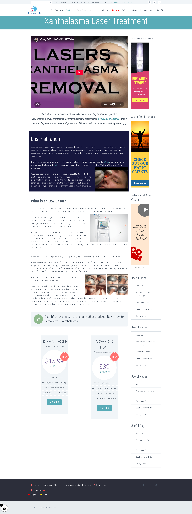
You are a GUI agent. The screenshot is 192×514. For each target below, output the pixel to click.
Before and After (51, 485)
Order (55, 402)
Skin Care (143, 10)
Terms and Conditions (145, 302)
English (33, 494)
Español (46, 494)
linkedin (154, 2)
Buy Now (116, 10)
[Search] (50, 2)
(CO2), (106, 161)
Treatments (70, 10)
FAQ (123, 10)
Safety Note (141, 316)
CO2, (57, 164)
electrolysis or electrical (109, 118)
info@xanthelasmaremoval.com (123, 2)
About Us (139, 286)
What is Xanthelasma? (86, 10)
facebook (149, 2)
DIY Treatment (57, 10)
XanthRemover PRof (144, 309)
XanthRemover (104, 10)
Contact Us (154, 10)
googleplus (159, 2)
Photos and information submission (145, 294)
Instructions (132, 10)
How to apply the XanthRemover (77, 485)
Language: (38, 490)
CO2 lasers (37, 208)
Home (46, 10)
